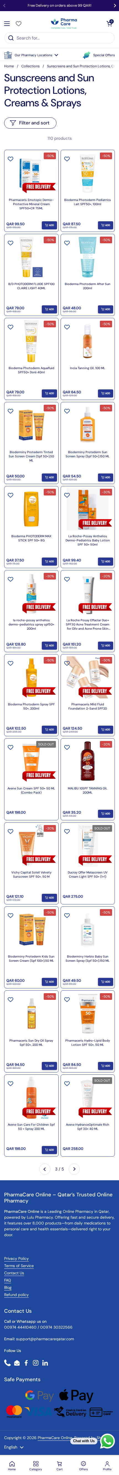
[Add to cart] (49, 225)
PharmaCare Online (55, 1437)
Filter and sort (34, 123)
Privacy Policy (16, 1258)
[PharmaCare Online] (64, 23)
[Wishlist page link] (18, 23)
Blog (8, 1287)
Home (9, 66)
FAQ (7, 1280)
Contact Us (14, 1272)
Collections (30, 66)
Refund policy (16, 1294)
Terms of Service (19, 1265)
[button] (31, 55)
